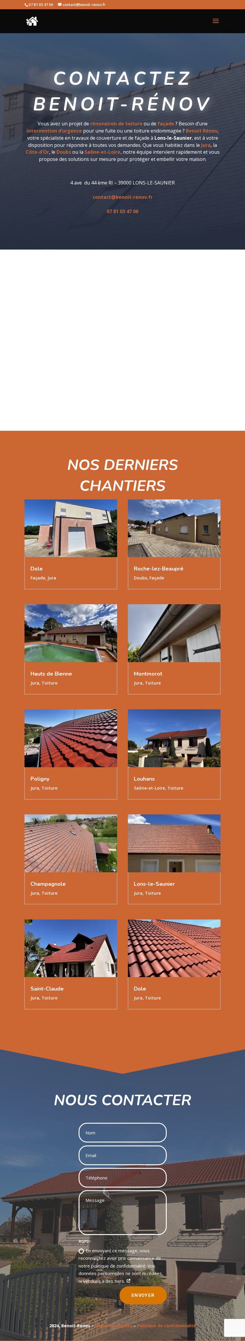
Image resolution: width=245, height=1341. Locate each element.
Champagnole (48, 884)
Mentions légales (113, 1325)
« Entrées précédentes (46, 1022)
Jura (52, 578)
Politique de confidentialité (166, 1325)
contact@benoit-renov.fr (123, 197)
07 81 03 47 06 (122, 211)
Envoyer (143, 1295)
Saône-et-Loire (149, 788)
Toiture (49, 683)
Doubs (140, 578)
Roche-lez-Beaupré (158, 568)
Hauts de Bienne (51, 673)
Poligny (39, 778)
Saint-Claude (47, 988)
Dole (36, 568)
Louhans (144, 778)
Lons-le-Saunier (154, 884)
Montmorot (148, 673)
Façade (37, 578)
